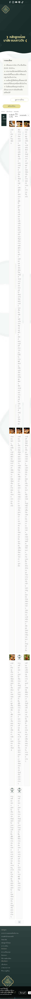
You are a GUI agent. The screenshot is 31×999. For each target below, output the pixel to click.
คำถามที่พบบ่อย (5, 952)
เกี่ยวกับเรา (4, 964)
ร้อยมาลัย (4, 940)
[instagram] (13, 2)
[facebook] (10, 2)
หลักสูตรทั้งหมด (6, 943)
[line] (19, 2)
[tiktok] (22, 2)
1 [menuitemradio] (19, 922)
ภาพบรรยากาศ (5, 968)
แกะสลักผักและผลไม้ (7, 936)
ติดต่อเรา (4, 955)
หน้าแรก (3, 111)
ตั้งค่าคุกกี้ (22, 993)
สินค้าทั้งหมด (9, 111)
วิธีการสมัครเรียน (6, 958)
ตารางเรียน (4, 946)
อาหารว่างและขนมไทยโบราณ (9, 933)
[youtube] (16, 2)
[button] (26, 2)
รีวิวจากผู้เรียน (5, 971)
